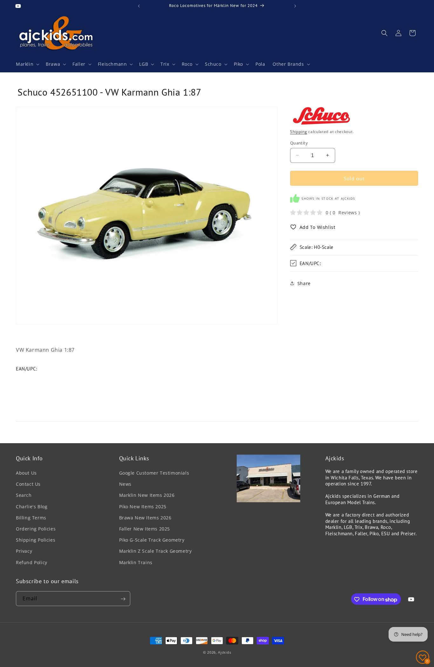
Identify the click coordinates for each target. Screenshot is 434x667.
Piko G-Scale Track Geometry (152, 540)
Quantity (299, 142)
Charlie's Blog (31, 507)
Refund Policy (31, 562)
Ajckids (224, 652)
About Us (26, 473)
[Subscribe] (123, 598)
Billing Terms (31, 518)
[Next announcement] (295, 6)
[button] (27, 64)
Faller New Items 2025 (144, 529)
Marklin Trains (136, 562)
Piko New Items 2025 (142, 507)
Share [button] (304, 283)
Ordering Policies (36, 529)
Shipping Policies (35, 540)
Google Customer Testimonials (154, 473)
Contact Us (28, 484)
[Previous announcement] (139, 6)
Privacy (24, 551)
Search (24, 495)
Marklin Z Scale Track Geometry (155, 551)
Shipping (298, 131)
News (125, 484)
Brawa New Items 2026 (145, 518)
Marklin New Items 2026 (147, 495)
